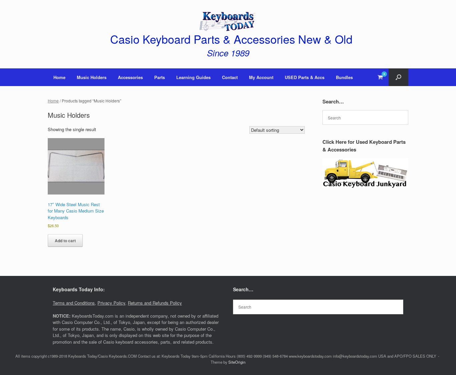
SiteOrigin (236, 362)
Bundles (344, 77)
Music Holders (91, 77)
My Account (261, 77)
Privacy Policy (111, 303)
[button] (398, 77)
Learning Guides (193, 77)
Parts (159, 77)
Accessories (130, 77)
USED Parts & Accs (304, 77)
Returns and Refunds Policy (155, 303)
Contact (230, 77)
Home (59, 77)
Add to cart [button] (65, 241)
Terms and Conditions (74, 303)
